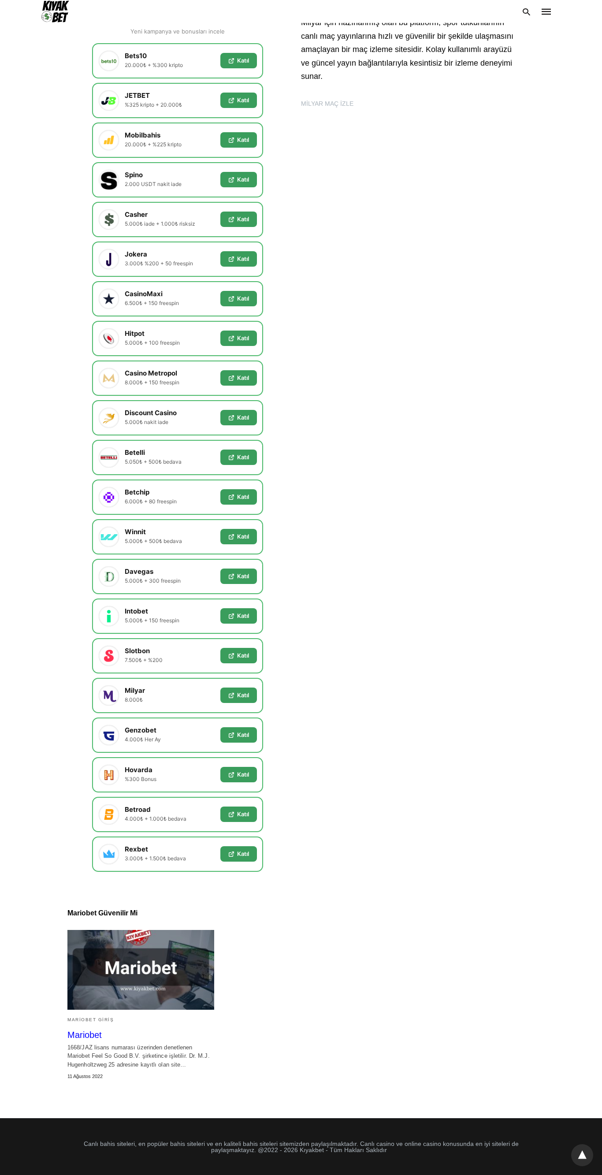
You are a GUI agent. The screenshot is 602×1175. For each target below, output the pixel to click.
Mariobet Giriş (90, 1019)
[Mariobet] (140, 970)
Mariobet (84, 1035)
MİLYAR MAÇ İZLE (327, 103)
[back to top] (582, 1155)
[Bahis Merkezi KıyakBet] (55, 11)
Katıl (243, 60)
